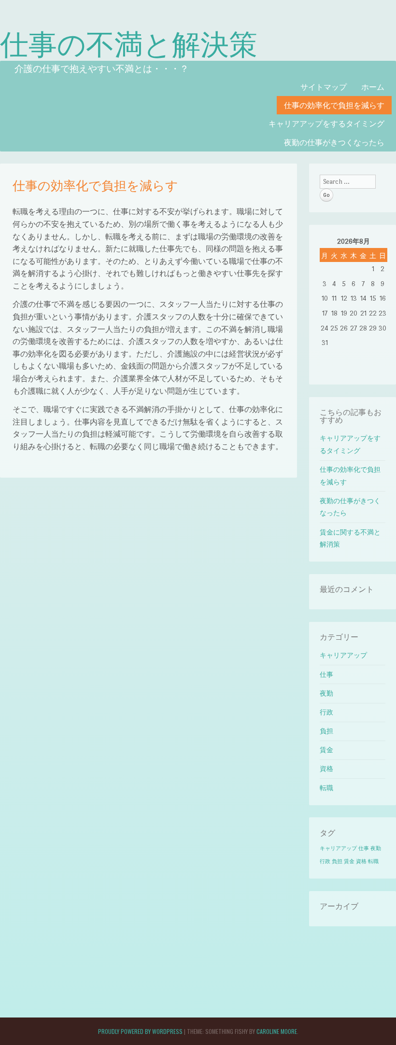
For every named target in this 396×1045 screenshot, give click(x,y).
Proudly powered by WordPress (140, 1031)
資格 (326, 768)
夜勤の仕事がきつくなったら (334, 142)
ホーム (372, 86)
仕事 (326, 674)
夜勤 (326, 693)
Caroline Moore (276, 1031)
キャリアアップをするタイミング (326, 123)
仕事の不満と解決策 (128, 42)
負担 (326, 731)
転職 (326, 788)
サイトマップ (323, 86)
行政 (326, 712)
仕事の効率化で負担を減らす (334, 104)
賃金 (326, 750)
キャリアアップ (343, 655)
